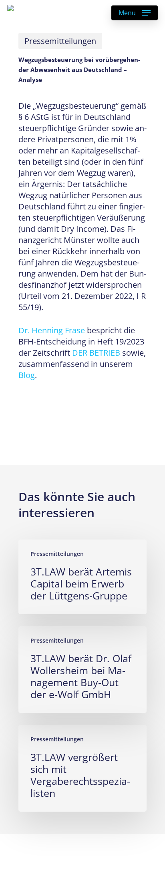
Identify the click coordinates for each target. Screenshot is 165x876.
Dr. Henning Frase (51, 330)
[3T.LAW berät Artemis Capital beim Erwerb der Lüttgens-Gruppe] (82, 577)
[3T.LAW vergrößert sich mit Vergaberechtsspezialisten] (82, 768)
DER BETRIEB (96, 352)
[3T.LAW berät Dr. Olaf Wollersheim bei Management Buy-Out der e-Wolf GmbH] (82, 669)
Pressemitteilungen (60, 41)
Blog (26, 375)
